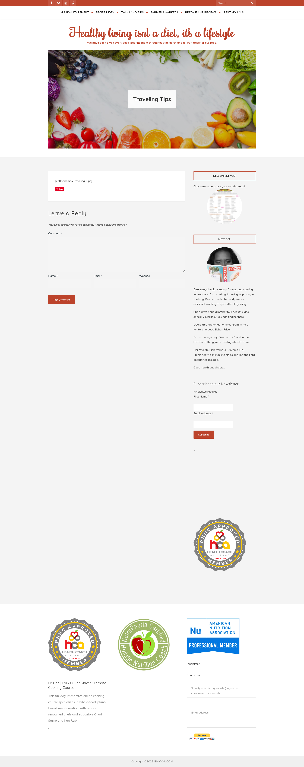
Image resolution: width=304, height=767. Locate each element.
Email (98, 275)
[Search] (252, 3)
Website (144, 275)
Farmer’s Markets (164, 12)
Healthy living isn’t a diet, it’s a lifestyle (152, 32)
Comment (55, 233)
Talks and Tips (132, 12)
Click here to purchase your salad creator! (219, 186)
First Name (201, 396)
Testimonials (234, 12)
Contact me (194, 675)
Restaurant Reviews (201, 12)
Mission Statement (75, 12)
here (241, 316)
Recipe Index (105, 12)
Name (53, 275)
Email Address (203, 413)
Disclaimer (193, 663)
